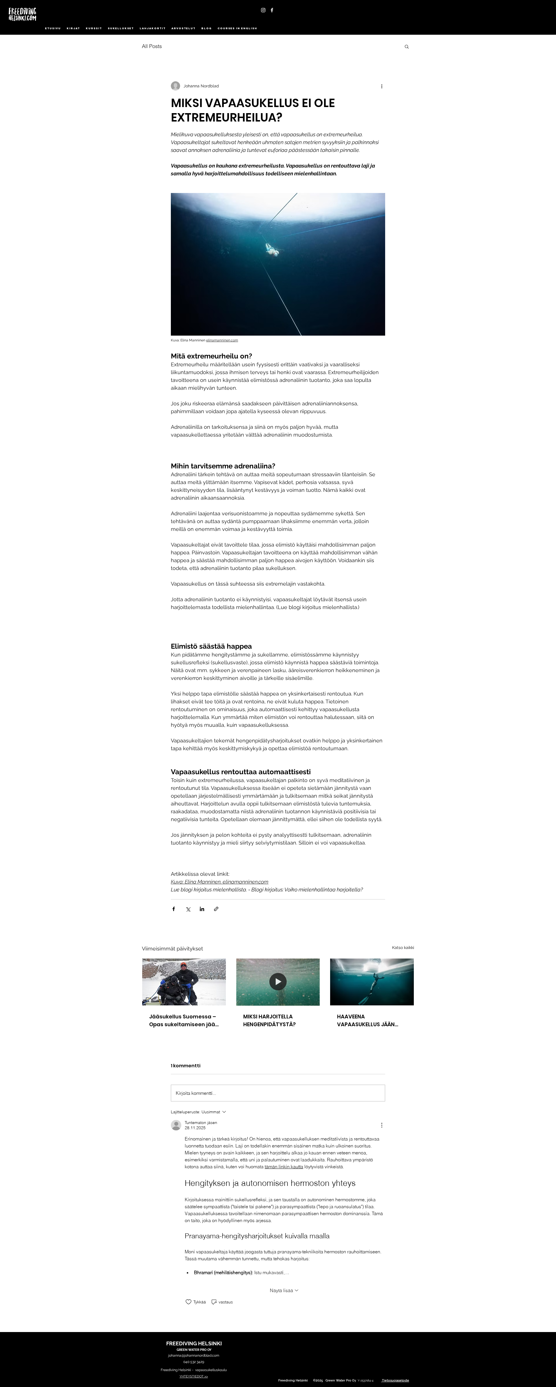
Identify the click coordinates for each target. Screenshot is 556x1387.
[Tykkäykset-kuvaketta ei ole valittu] (188, 1301)
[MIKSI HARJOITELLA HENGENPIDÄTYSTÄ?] (278, 982)
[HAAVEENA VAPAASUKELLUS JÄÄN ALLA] (372, 982)
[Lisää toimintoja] (381, 85)
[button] (406, 46)
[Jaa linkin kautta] (216, 909)
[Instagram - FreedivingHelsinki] (263, 10)
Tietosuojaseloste (395, 1380)
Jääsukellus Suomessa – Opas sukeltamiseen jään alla (184, 1020)
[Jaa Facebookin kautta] (173, 909)
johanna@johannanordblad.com (193, 1355)
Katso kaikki (403, 947)
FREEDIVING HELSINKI (194, 1343)
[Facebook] (272, 10)
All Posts (152, 46)
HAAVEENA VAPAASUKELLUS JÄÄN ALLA (366, 1020)
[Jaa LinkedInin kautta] (202, 909)
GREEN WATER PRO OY (194, 1350)
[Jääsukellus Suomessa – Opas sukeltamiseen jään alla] (184, 982)
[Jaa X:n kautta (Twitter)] (188, 909)
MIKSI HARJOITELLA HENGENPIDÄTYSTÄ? (269, 1020)
